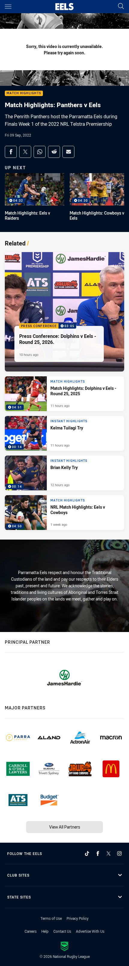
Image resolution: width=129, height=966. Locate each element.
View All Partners (64, 827)
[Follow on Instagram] (119, 853)
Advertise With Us (90, 931)
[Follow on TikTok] (87, 853)
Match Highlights (24, 93)
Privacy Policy (77, 918)
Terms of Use (51, 918)
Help (45, 931)
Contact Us (62, 931)
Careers (31, 931)
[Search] (121, 6)
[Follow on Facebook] (97, 853)
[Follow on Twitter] (108, 853)
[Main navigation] (8, 6)
